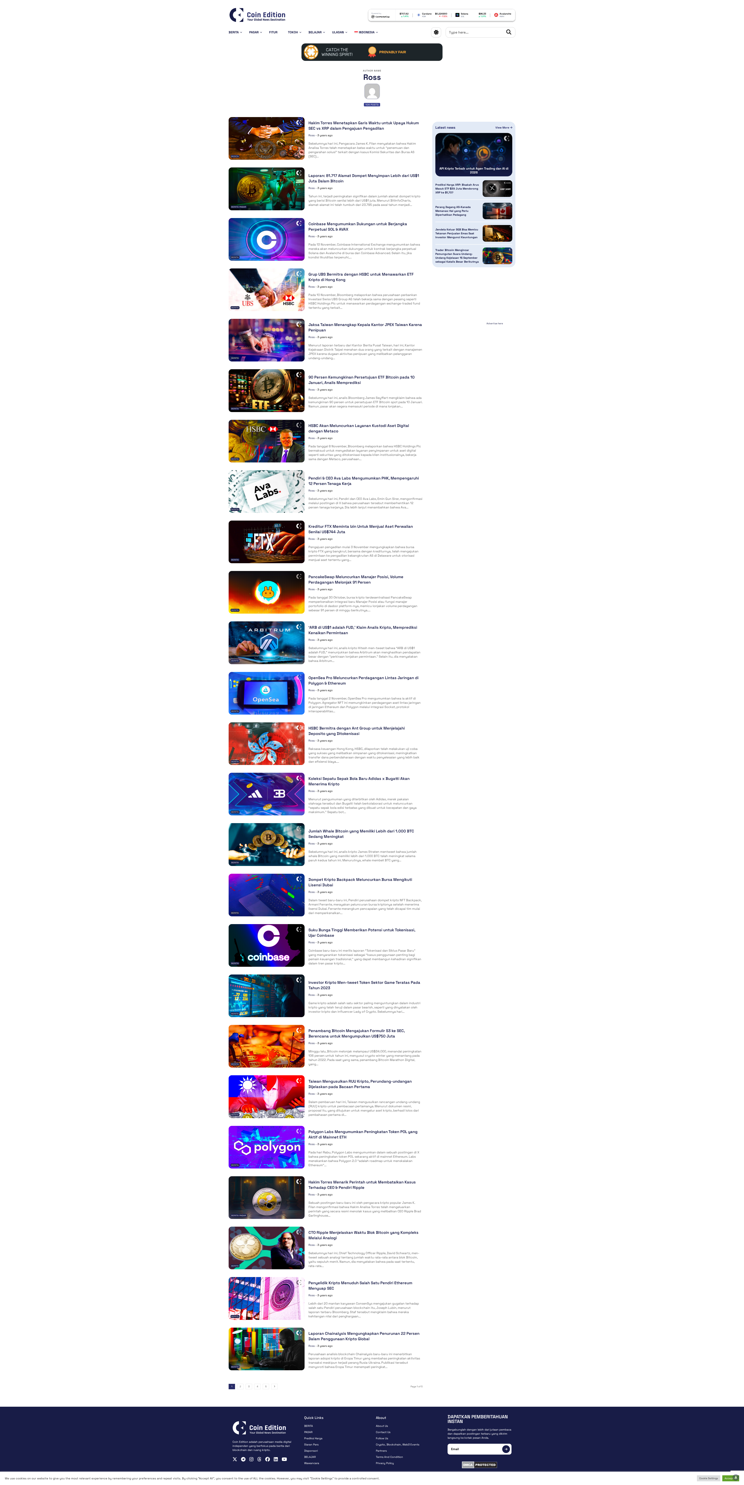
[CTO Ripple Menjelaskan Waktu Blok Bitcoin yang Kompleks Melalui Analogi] (267, 1248)
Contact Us (383, 1432)
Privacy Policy (385, 1463)
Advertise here (495, 323)
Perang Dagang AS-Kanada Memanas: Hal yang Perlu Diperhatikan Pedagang (453, 210)
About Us (382, 1426)
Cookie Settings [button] (708, 1478)
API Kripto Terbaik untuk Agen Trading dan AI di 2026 (473, 170)
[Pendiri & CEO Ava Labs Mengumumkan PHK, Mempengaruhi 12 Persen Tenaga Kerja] (267, 491)
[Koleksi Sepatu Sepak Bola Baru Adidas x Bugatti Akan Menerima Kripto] (267, 794)
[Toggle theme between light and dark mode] (436, 32)
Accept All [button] (731, 1478)
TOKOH (293, 32)
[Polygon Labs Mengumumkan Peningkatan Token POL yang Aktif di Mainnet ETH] (267, 1147)
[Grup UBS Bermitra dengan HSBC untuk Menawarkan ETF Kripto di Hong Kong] (267, 289)
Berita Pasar (238, 207)
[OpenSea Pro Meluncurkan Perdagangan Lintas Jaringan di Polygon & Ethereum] (267, 693)
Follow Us (382, 1438)
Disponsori (311, 1450)
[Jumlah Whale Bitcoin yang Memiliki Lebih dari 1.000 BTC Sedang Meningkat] (267, 844)
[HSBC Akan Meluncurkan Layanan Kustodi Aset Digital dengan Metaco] (267, 441)
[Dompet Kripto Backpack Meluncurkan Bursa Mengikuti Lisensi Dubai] (267, 895)
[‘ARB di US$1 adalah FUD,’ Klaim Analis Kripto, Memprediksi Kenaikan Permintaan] (267, 642)
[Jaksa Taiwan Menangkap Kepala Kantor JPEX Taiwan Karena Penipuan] (267, 340)
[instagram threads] (259, 1459)
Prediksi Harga (313, 1438)
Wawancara (311, 1463)
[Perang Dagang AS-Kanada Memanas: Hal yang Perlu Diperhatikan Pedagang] (497, 211)
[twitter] (234, 1459)
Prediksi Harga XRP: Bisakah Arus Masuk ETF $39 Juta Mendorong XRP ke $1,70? (457, 188)
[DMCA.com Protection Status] (480, 1464)
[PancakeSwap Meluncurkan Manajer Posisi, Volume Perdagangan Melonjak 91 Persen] (267, 592)
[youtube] (284, 1459)
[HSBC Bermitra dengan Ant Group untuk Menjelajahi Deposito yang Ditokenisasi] (267, 743)
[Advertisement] (474, 350)
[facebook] (267, 1459)
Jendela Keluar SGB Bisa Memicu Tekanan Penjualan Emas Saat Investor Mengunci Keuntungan (456, 233)
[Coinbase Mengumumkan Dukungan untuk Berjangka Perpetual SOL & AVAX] (267, 239)
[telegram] (243, 1459)
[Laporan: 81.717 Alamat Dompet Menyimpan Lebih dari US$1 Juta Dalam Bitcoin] (267, 188)
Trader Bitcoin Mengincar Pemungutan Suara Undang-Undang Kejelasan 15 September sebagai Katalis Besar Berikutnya (457, 255)
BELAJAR (315, 32)
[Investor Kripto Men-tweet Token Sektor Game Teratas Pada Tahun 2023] (267, 995)
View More (502, 127)
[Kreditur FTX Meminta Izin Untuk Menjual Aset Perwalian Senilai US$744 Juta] (267, 542)
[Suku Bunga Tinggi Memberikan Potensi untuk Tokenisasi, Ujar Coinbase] (267, 945)
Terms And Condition (389, 1457)
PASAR (254, 32)
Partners (381, 1450)
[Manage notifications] (736, 1477)
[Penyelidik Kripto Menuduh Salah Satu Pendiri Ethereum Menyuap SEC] (267, 1298)
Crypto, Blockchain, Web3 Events (397, 1444)
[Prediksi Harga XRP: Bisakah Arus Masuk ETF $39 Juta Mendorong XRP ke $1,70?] (497, 188)
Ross (311, 135)
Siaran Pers (311, 1444)
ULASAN (338, 32)
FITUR (273, 32)
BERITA (234, 32)
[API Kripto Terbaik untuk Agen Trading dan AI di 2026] (473, 154)
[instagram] (251, 1459)
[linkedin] (276, 1459)
